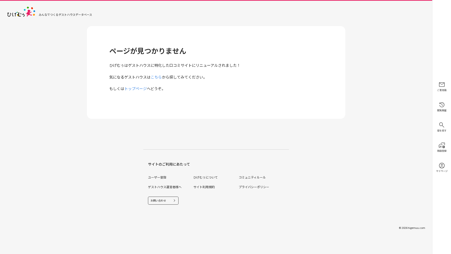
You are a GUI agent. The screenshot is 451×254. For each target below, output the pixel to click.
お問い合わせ (158, 200)
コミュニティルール (252, 177)
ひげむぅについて (205, 177)
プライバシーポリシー (254, 187)
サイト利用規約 (204, 187)
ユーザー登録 (157, 177)
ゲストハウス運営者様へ (165, 187)
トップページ (135, 88)
